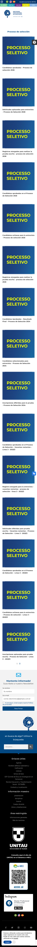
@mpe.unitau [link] (18, 905)
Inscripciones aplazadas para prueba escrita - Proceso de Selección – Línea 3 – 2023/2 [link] (17, 656)
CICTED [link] (26, 5)
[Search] (30, 746)
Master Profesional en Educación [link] (21, 902)
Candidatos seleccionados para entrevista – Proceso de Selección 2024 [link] (16, 363)
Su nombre (6, 688)
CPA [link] (33, 5)
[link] (34, 42)
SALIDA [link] (18, 5)
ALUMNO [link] (4, 5)
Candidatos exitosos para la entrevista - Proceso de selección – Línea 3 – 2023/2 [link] (18, 614)
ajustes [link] (16, 938)
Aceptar (7, 942)
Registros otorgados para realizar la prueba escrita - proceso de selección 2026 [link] (17, 154)
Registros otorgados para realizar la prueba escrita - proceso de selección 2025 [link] (17, 279)
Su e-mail (6, 695)
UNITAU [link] (11, 5)
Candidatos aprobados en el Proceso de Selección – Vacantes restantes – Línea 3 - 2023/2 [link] (17, 447)
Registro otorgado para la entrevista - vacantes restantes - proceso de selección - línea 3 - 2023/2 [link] (18, 489)
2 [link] (19, 663)
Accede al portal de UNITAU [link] (27, 2)
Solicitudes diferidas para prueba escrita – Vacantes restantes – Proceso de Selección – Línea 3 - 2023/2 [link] (18, 531)
